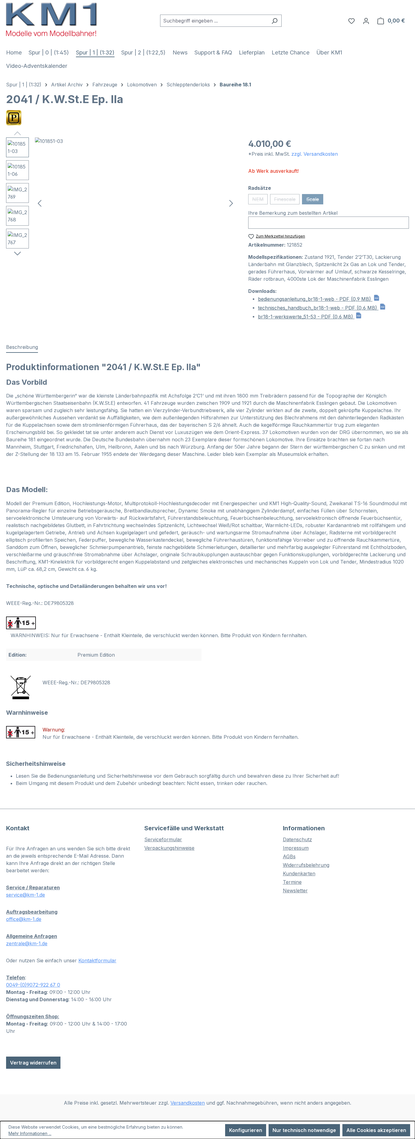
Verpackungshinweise (169, 848)
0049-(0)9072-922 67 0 (33, 985)
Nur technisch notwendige (304, 1130)
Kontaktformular (97, 960)
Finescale (287, 200)
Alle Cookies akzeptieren (376, 1130)
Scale (314, 200)
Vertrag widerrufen (33, 1063)
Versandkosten (187, 1103)
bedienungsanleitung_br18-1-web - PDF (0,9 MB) (315, 299)
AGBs (289, 856)
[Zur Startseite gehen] (51, 19)
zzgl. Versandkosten (314, 154)
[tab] (22, 347)
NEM (260, 200)
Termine (292, 882)
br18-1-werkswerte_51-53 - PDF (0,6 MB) (306, 317)
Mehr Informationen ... (30, 1133)
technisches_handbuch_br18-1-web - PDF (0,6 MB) (318, 308)
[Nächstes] (231, 203)
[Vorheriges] (39, 203)
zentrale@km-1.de (26, 943)
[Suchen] (274, 21)
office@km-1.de (23, 919)
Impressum (296, 848)
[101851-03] (135, 202)
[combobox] (214, 21)
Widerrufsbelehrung (306, 865)
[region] (121, 202)
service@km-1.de (25, 895)
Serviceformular (163, 839)
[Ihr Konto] (366, 21)
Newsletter (295, 890)
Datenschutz (297, 839)
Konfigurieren (245, 1130)
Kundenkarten (299, 873)
